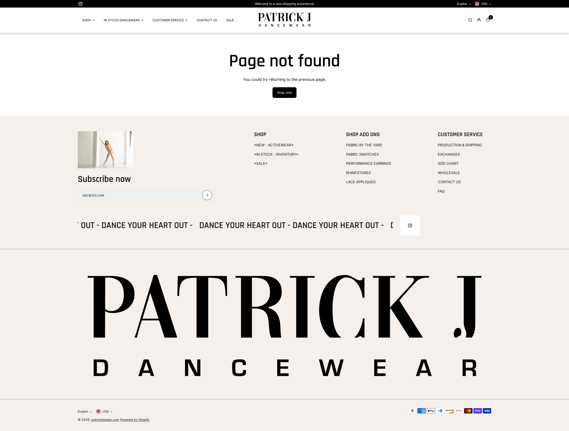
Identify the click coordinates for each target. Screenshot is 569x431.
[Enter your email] (207, 195)
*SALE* (260, 163)
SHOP (86, 20)
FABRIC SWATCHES (362, 154)
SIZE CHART (448, 163)
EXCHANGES (449, 154)
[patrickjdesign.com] (284, 26)
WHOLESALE (449, 173)
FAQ (441, 191)
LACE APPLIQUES (361, 182)
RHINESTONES (358, 173)
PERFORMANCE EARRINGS (368, 163)
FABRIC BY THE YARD (364, 145)
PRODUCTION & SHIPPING (460, 145)
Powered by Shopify (135, 419)
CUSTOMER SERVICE (168, 20)
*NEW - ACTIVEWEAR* (273, 145)
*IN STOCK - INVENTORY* (276, 154)
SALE (230, 20)
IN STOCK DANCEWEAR (122, 20)
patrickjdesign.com (105, 419)
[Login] (479, 19)
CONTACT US (207, 20)
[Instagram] (80, 3)
